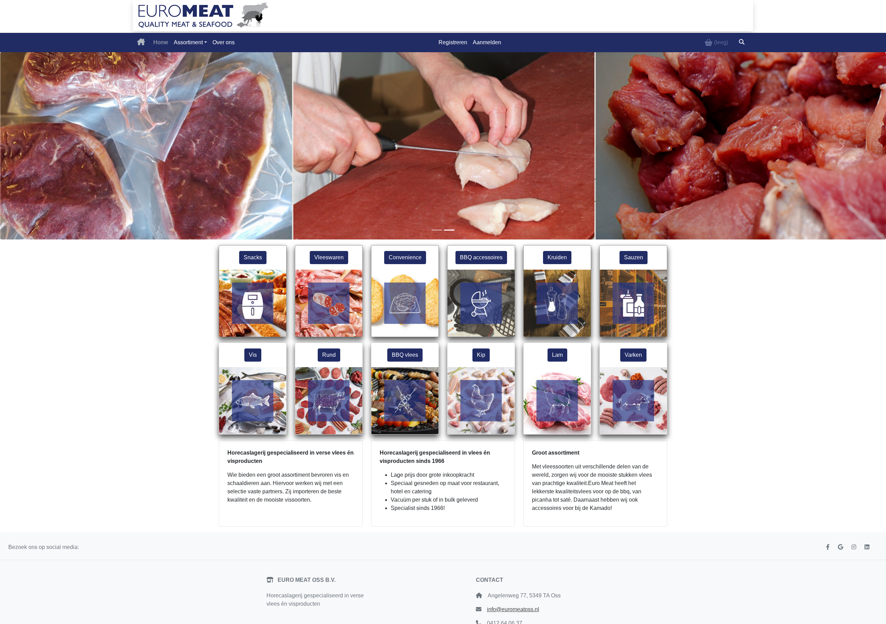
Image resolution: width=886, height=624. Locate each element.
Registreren (453, 42)
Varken (633, 355)
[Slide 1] (437, 230)
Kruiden (557, 257)
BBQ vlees (405, 355)
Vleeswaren (329, 257)
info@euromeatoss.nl (513, 609)
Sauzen (633, 257)
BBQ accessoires (481, 257)
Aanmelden (487, 42)
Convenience (405, 257)
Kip (481, 355)
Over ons (224, 42)
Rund (329, 355)
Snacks (253, 257)
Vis (253, 355)
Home (160, 42)
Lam (557, 355)
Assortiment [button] (188, 42)
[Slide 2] (449, 230)
